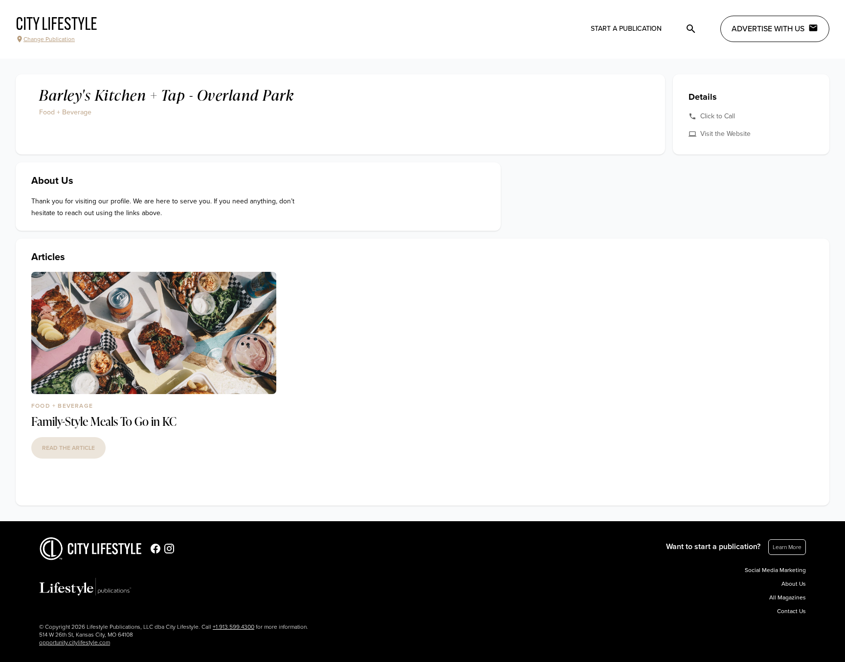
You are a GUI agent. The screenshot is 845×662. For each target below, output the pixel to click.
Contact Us (791, 611)
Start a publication (626, 28)
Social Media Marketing (775, 570)
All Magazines (787, 597)
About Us (793, 583)
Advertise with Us (768, 29)
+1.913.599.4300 (233, 626)
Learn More (787, 547)
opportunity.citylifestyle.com (74, 642)
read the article (68, 447)
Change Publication (49, 39)
